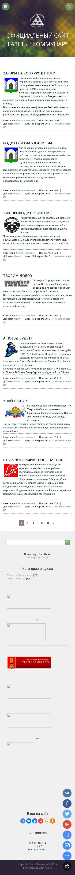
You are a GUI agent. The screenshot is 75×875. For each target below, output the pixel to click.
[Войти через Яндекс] (40, 821)
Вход (45, 557)
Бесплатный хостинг (34, 867)
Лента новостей (25, 120)
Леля (17, 123)
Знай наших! (15, 400)
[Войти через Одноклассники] (52, 821)
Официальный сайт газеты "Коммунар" (37, 40)
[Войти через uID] (22, 821)
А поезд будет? (17, 338)
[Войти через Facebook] (34, 821)
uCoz (49, 867)
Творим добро (17, 275)
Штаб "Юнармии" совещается (32, 459)
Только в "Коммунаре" (19, 575)
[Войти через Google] (46, 821)
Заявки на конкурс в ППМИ (29, 73)
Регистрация (34, 557)
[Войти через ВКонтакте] (28, 821)
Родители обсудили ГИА (27, 143)
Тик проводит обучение (27, 213)
